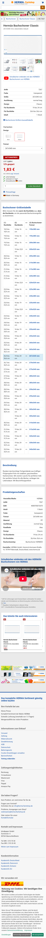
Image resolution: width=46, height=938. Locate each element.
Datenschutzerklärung (15, 930)
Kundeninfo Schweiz (8, 866)
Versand (4, 733)
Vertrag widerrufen (8, 759)
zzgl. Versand (14, 174)
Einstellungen (6, 935)
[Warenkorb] (43, 2)
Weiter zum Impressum (9, 847)
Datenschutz (5, 747)
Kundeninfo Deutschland (10, 860)
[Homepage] (23, 3)
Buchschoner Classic (27, 19)
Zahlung (4, 736)
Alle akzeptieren (37, 935)
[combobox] (20, 7)
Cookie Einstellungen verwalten (13, 753)
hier (4, 603)
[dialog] (23, 912)
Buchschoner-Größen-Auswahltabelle (19, 120)
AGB (2, 744)
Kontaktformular (7, 818)
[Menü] (3, 2)
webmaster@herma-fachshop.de (13, 812)
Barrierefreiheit (6, 756)
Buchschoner (11, 19)
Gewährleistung (7, 742)
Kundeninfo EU (6, 869)
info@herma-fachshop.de (23, 806)
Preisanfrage (10, 192)
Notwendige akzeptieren (21, 935)
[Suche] (42, 7)
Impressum (28, 930)
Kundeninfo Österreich (9, 863)
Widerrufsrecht (6, 739)
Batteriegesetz (6, 750)
